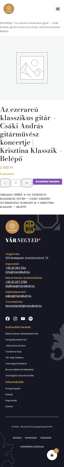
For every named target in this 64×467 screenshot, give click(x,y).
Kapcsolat (11, 400)
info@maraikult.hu (17, 272)
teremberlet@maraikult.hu (23, 306)
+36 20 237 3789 (16, 282)
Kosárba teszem (47, 181)
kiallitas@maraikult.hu (20, 286)
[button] (58, 9)
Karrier (9, 406)
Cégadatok (45, 437)
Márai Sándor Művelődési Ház (21, 333)
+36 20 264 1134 (15, 268)
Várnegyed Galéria (16, 363)
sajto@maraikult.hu (18, 296)
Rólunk (9, 394)
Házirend (17, 437)
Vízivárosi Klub (13, 351)
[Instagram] (15, 319)
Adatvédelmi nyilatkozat (32, 446)
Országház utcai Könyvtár (19, 375)
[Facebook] (7, 319)
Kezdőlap (6, 23)
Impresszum (31, 437)
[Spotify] (31, 319)
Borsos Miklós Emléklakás (19, 369)
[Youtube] (23, 319)
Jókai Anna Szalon (15, 345)
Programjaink (12, 388)
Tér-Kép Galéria (14, 357)
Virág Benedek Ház (16, 339)
